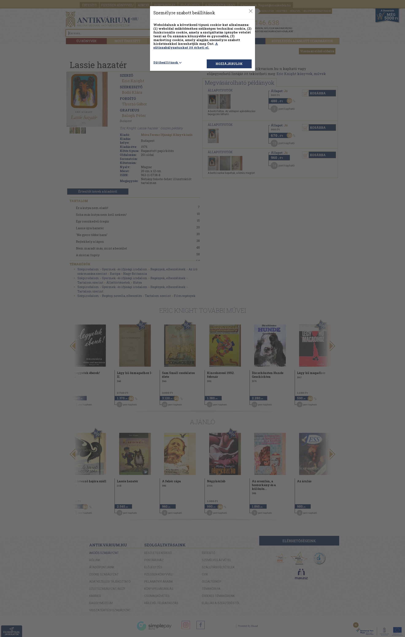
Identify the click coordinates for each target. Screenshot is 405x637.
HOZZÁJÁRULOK (229, 64)
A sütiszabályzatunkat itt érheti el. (185, 46)
